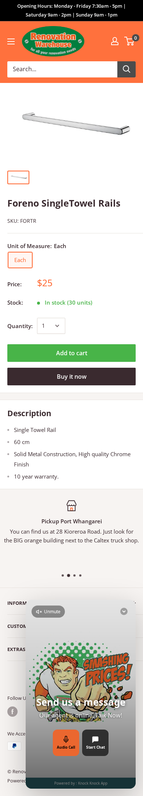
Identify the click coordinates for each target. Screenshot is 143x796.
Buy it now (72, 376)
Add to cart (71, 353)
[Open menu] (11, 41)
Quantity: (20, 326)
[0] (129, 41)
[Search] (126, 69)
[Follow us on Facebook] (12, 711)
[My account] (114, 41)
